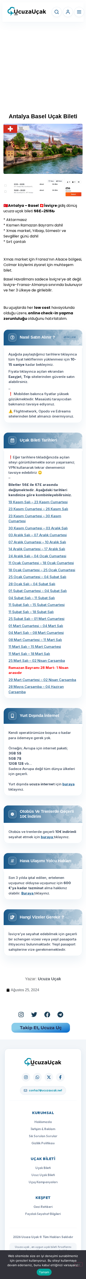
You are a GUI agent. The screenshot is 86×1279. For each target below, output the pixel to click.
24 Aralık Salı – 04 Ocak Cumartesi (37, 556)
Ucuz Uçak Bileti (43, 1175)
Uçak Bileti (43, 1168)
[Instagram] (21, 1015)
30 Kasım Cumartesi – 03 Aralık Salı (38, 528)
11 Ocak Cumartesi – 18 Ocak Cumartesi (41, 563)
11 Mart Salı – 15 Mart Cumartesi (34, 646)
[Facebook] (47, 1015)
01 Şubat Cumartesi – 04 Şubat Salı (37, 591)
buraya (68, 784)
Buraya (27, 893)
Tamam (44, 1272)
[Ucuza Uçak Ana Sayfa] (43, 1062)
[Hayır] (79, 1264)
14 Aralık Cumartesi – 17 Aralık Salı (36, 549)
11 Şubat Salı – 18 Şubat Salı (31, 612)
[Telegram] (60, 1015)
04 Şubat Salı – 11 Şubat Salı (31, 598)
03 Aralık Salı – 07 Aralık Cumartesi (37, 535)
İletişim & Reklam (43, 1129)
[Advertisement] (43, 69)
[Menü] (79, 12)
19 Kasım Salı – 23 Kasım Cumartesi (38, 502)
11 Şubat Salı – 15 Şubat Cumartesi (36, 605)
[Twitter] (34, 1015)
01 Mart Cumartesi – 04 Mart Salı (35, 626)
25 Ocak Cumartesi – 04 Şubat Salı (37, 577)
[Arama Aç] (57, 12)
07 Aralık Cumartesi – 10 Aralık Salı (37, 542)
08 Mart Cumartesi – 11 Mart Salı (35, 640)
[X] (48, 1077)
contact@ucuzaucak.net (45, 1090)
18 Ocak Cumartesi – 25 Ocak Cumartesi (41, 570)
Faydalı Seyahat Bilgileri (43, 1214)
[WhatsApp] (37, 1077)
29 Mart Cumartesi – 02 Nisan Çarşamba (42, 680)
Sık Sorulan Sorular (43, 1136)
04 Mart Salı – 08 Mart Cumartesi (36, 632)
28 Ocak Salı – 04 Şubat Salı (31, 584)
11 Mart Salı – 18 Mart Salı (29, 654)
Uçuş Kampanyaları (43, 1182)
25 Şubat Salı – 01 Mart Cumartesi (36, 619)
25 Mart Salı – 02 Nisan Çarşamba (36, 660)
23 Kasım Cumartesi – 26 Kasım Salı (38, 509)
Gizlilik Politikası (43, 1143)
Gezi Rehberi (43, 1207)
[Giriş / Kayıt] (68, 12)
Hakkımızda (43, 1122)
